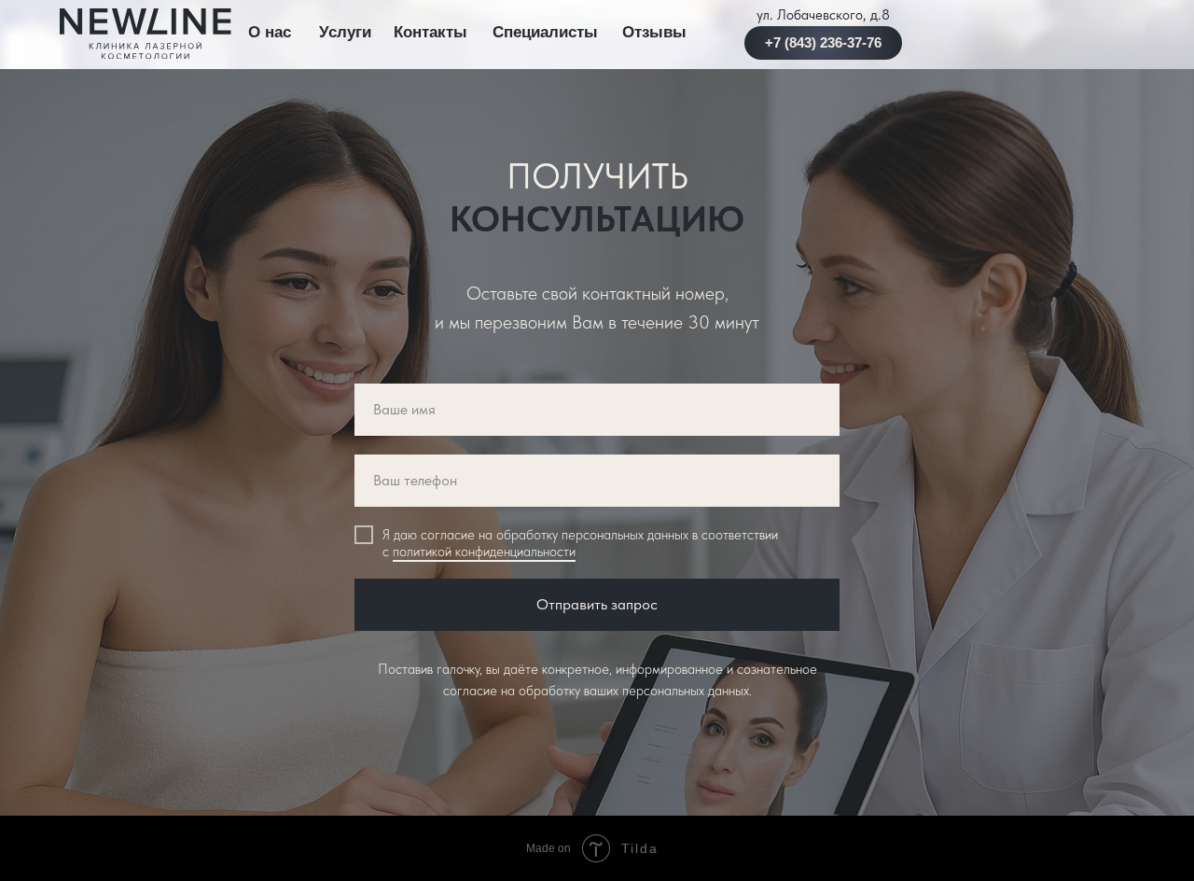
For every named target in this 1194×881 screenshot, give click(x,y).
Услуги (345, 32)
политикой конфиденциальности (484, 551)
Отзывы (654, 32)
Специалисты (545, 32)
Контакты (430, 32)
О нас (269, 32)
